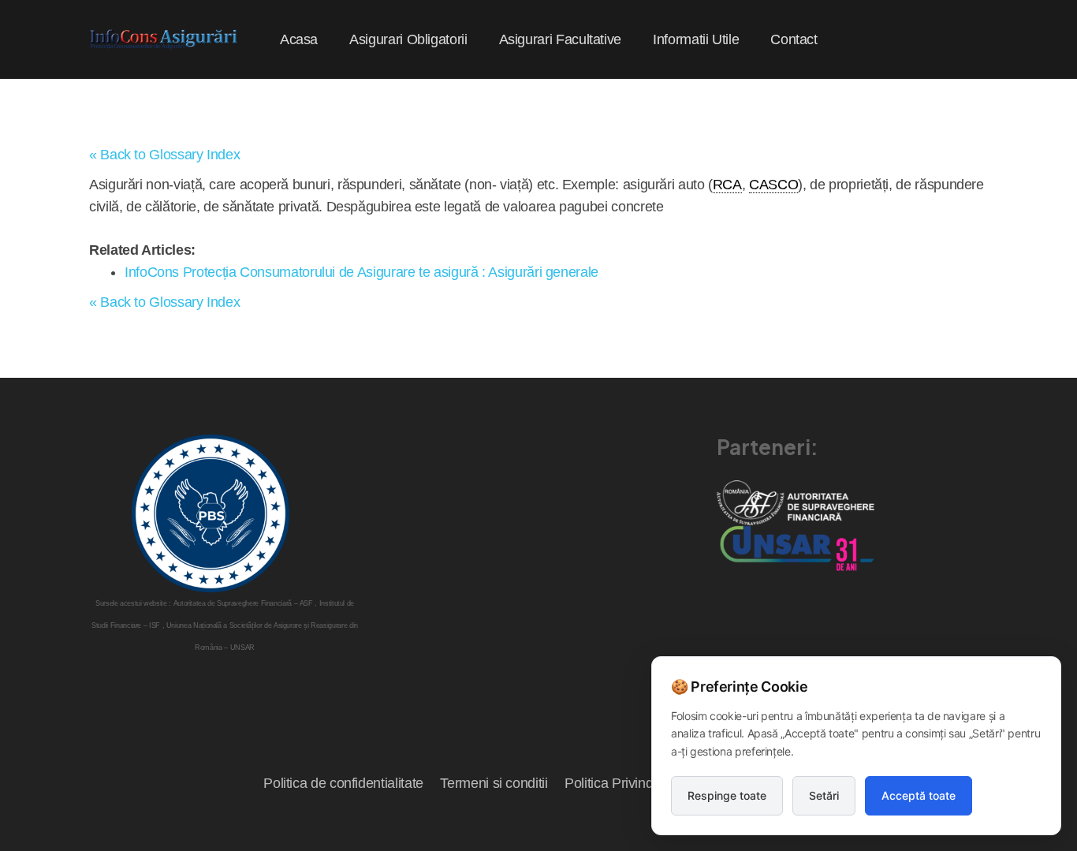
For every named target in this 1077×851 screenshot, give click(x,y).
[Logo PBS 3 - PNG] (210, 513)
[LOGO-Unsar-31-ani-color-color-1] (795, 547)
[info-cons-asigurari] (164, 39)
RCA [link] (727, 184)
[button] (480, 39)
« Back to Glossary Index (164, 154)
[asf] (795, 502)
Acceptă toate (918, 795)
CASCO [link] (773, 184)
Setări (824, 795)
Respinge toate (727, 795)
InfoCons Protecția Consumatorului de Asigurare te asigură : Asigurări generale (361, 272)
